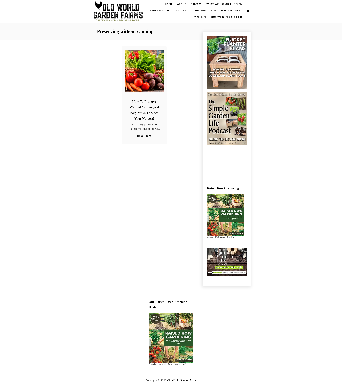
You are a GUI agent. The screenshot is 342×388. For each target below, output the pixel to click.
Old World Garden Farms (181, 380)
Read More (144, 136)
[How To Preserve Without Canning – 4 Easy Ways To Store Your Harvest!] (144, 71)
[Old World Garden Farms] (118, 11)
